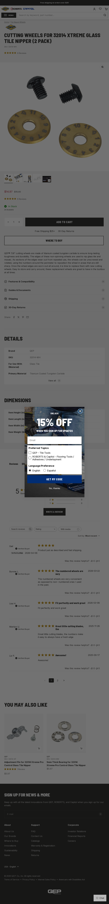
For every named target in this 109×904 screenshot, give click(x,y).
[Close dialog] (80, 411)
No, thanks (54, 488)
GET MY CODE (54, 479)
